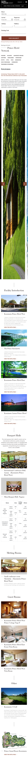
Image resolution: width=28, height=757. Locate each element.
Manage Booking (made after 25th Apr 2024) (11, 41)
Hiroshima (18, 57)
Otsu (7, 60)
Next (25, 184)
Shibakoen (15, 62)
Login (22, 6)
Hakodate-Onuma (18, 55)
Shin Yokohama (5, 62)
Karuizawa (11, 57)
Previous (3, 184)
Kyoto (3, 60)
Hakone (3, 55)
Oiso (12, 60)
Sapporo (3, 57)
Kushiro (9, 55)
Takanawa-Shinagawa (7, 64)
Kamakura (18, 60)
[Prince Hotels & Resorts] (8, 2)
